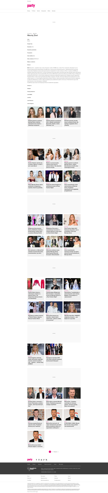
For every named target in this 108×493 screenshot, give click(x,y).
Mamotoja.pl (43, 476)
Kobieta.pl (56, 478)
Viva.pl (69, 476)
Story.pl (69, 480)
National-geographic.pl (45, 480)
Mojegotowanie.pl (44, 478)
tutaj (37, 491)
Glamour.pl (29, 478)
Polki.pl (55, 476)
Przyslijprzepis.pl (57, 480)
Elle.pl (28, 476)
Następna (55, 451)
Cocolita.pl (29, 480)
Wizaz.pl (69, 478)
